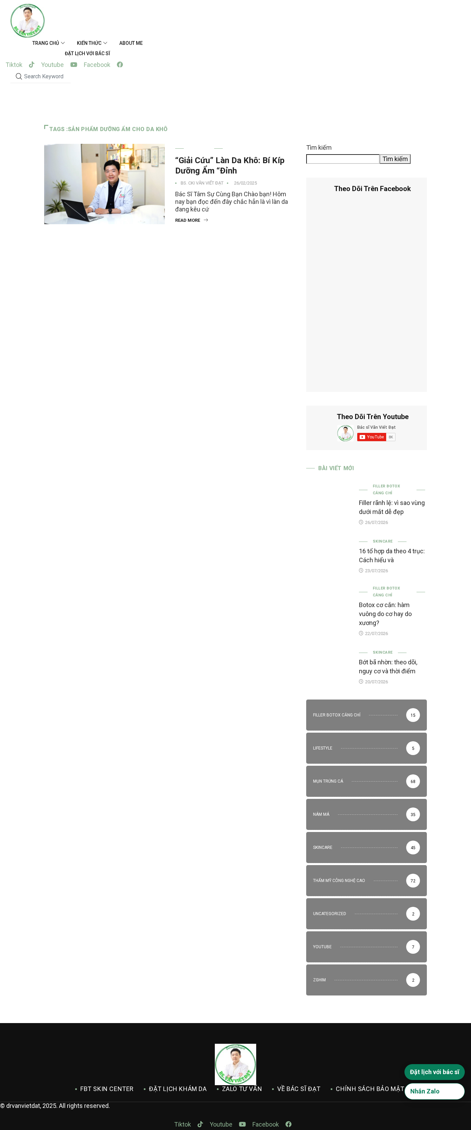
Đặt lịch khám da (178, 1088)
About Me (131, 43)
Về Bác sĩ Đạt (299, 1088)
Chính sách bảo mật (370, 1088)
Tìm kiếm (319, 147)
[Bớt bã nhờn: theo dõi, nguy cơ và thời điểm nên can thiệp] (329, 666)
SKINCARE (199, 148)
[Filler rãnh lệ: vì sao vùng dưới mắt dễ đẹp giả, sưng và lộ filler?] (329, 501)
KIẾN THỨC (89, 43)
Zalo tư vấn (242, 1088)
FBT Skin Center (107, 1088)
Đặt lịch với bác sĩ (87, 53)
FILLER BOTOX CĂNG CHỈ (386, 489)
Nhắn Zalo (425, 1091)
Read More (187, 220)
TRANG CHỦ (45, 43)
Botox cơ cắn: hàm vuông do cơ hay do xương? (385, 613)
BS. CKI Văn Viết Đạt (202, 183)
